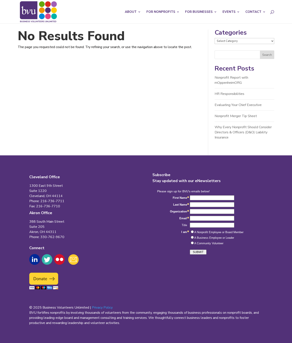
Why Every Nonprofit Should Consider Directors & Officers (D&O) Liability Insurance (243, 132)
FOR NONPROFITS (160, 12)
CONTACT (253, 12)
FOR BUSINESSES (199, 12)
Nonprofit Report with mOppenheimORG (231, 80)
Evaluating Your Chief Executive (238, 105)
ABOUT (131, 12)
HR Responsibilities (229, 93)
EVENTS (229, 12)
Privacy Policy (102, 307)
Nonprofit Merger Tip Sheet (236, 116)
